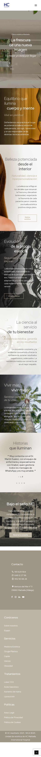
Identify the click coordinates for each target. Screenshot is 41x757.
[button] (36, 5)
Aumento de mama (12, 691)
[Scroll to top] (36, 752)
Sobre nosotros (11, 625)
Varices (7, 661)
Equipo (7, 630)
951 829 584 (20, 571)
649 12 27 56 (20, 575)
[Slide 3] (21, 483)
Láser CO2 (9, 682)
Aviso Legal (9, 712)
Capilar (7, 656)
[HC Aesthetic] (6, 5)
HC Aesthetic (13, 733)
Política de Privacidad (13, 717)
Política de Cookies (12, 722)
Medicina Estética (12, 646)
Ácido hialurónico (11, 687)
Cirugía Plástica (11, 651)
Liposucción (9, 696)
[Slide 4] (24, 483)
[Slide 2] (19, 483)
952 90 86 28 (20, 579)
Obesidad (8, 666)
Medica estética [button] (27, 218)
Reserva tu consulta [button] (20, 535)
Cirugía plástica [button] (14, 296)
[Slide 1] (16, 483)
